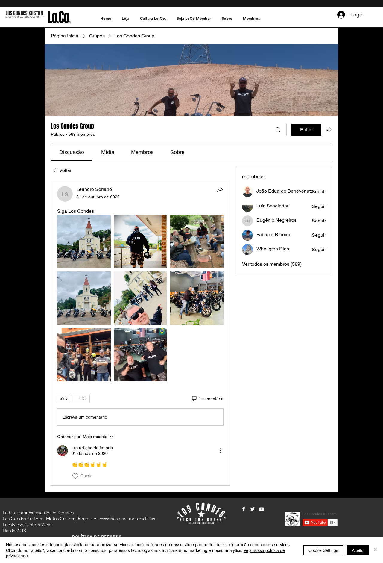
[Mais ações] (220, 450)
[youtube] (262, 509)
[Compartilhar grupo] (328, 129)
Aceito (358, 550)
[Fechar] (375, 550)
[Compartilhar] (220, 189)
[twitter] (253, 509)
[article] (140, 332)
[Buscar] (278, 130)
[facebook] (244, 509)
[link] (71, 152)
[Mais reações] (82, 398)
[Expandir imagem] (84, 241)
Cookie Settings (323, 550)
